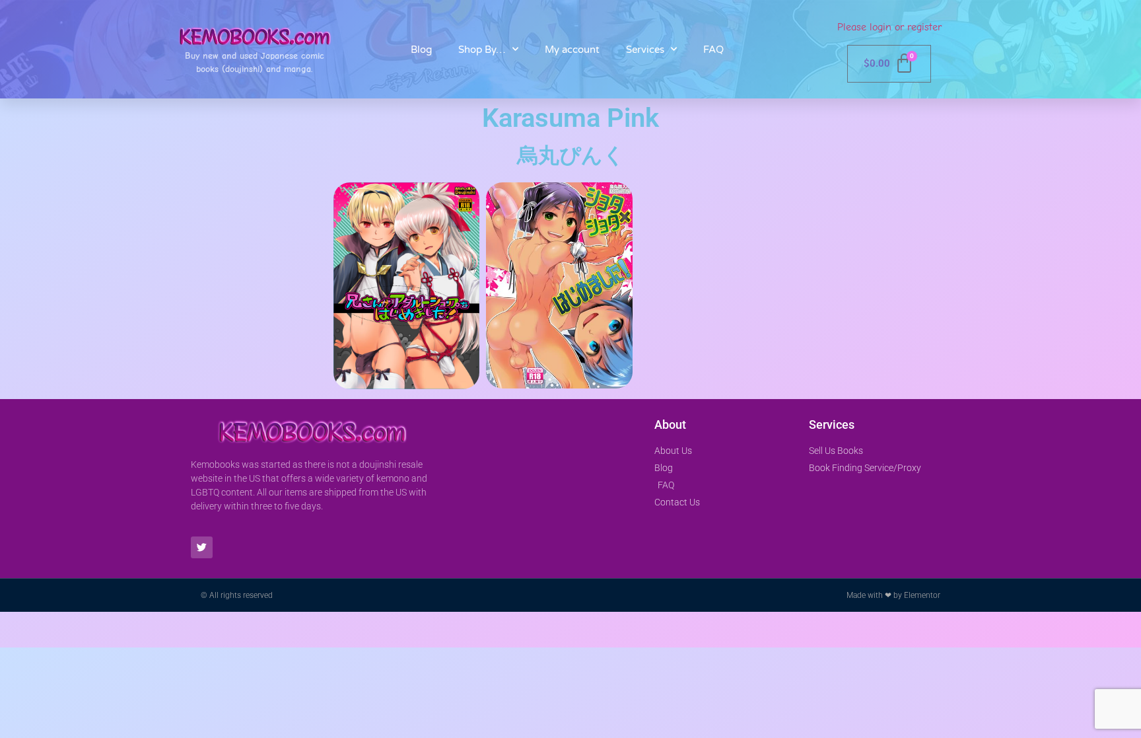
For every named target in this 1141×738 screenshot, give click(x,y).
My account (572, 49)
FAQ (713, 49)
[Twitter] (202, 547)
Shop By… (482, 49)
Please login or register (889, 27)
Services (645, 49)
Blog (421, 49)
